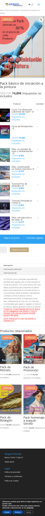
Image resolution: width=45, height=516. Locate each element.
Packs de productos (12, 10)
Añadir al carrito (19, 249)
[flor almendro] (5, 189)
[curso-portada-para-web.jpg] (5, 132)
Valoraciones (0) (10, 273)
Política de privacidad (12, 472)
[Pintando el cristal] (5, 206)
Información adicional (12, 269)
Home (2, 10)
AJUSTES (30, 508)
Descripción (8, 265)
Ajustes (28, 512)
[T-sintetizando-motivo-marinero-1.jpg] (5, 172)
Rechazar (18, 512)
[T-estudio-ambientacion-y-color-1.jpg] (5, 155)
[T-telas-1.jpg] (5, 223)
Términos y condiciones (13, 476)
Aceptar (6, 512)
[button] (41, 20)
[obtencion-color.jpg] (5, 115)
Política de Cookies (11, 481)
